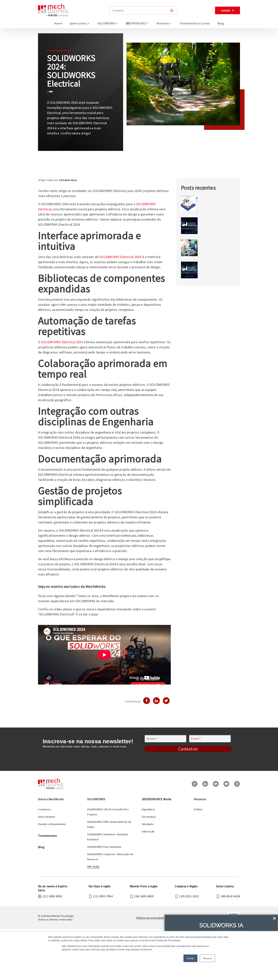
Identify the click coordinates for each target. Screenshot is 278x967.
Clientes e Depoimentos (52, 824)
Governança (149, 816)
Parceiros (163, 23)
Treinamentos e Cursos (194, 23)
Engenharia (148, 809)
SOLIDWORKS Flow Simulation (104, 846)
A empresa (44, 809)
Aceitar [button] (190, 958)
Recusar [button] (207, 958)
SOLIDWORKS (106, 23)
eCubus (198, 809)
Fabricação (148, 831)
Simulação (148, 824)
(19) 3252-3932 (189, 896)
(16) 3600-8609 (144, 896)
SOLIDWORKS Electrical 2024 (120, 257)
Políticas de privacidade (150, 917)
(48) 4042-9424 (230, 896)
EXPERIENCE (136, 23)
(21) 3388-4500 (52, 896)
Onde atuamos (46, 816)
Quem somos (78, 23)
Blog (220, 23)
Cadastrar (188, 749)
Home (58, 23)
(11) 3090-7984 (103, 896)
